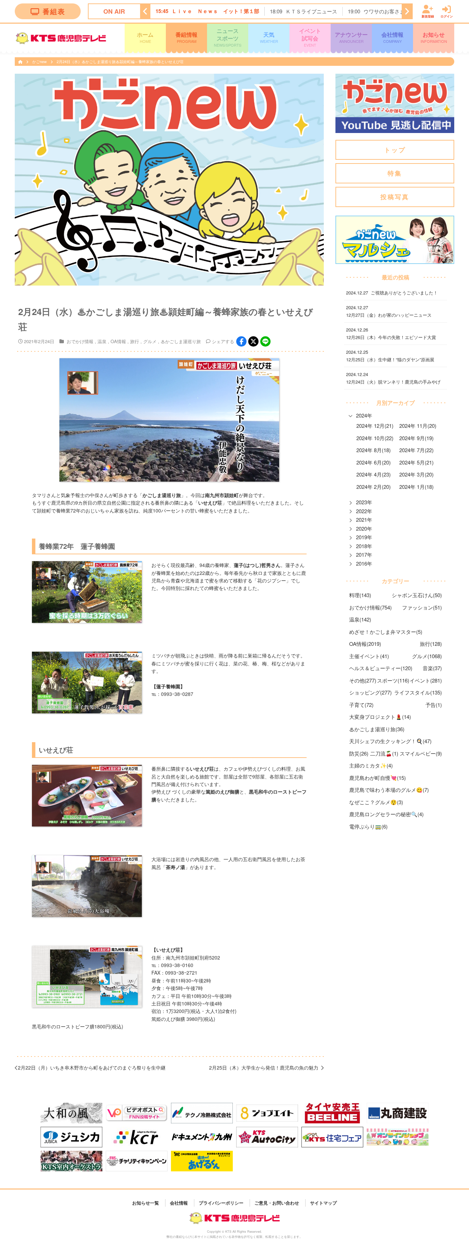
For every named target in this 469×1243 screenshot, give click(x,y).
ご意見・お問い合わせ (276, 1202)
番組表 (54, 11)
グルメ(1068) (427, 656)
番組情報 (186, 37)
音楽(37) (432, 668)
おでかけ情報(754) (370, 607)
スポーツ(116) (393, 680)
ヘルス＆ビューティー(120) (380, 668)
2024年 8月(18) (373, 450)
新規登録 (428, 16)
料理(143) (360, 595)
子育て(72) (361, 704)
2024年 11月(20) (417, 425)
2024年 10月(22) (374, 438)
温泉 (102, 341)
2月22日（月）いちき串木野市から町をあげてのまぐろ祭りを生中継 (91, 1067)
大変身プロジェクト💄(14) (380, 716)
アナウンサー (351, 37)
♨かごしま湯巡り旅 (181, 341)
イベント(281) (426, 680)
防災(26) (358, 753)
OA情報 (118, 341)
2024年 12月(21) (374, 425)
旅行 (134, 341)
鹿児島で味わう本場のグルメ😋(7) (389, 789)
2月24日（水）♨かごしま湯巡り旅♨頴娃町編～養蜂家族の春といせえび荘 (122, 61)
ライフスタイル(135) (418, 692)
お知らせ (434, 37)
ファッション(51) (422, 607)
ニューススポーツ (227, 37)
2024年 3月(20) (416, 474)
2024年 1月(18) (416, 486)
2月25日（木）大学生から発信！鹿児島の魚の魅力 (263, 1067)
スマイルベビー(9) (421, 753)
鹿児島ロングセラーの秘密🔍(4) (386, 814)
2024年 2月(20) (373, 486)
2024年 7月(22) (416, 450)
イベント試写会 (310, 37)
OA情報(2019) (365, 643)
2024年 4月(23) (373, 474)
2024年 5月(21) (416, 462)
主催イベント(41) (369, 656)
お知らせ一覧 (145, 1202)
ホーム (145, 37)
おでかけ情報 (80, 341)
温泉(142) (360, 619)
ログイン (447, 16)
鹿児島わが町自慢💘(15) (377, 777)
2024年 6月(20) (373, 462)
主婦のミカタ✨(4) (371, 765)
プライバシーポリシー (221, 1202)
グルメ (150, 341)
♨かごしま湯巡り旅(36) (376, 729)
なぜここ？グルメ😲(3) (376, 802)
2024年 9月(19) (416, 438)
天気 (269, 37)
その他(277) (362, 680)
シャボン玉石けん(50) (417, 595)
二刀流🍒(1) (384, 753)
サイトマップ (323, 1202)
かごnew (40, 61)
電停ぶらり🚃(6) (368, 826)
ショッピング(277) (370, 692)
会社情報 (392, 37)
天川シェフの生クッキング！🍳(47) (390, 741)
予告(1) (433, 704)
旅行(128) (431, 643)
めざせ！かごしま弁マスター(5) (385, 631)
